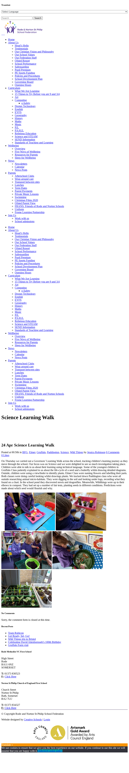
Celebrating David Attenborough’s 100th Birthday (34, 642)
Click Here (10, 676)
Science (64, 452)
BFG (25, 452)
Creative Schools (33, 719)
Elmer (32, 452)
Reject (44, 750)
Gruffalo (41, 452)
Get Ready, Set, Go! (19, 636)
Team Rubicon (16, 633)
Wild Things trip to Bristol (22, 639)
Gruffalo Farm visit (18, 645)
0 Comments (112, 452)
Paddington (53, 452)
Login (47, 719)
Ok (39, 750)
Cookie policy (55, 750)
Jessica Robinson (96, 452)
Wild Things (76, 452)
